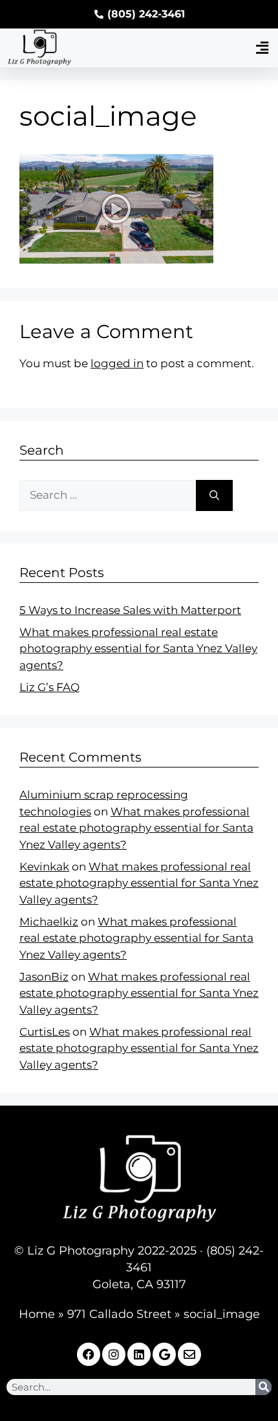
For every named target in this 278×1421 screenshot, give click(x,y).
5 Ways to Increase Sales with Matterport (130, 610)
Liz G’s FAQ (49, 687)
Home (37, 1314)
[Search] (214, 495)
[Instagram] (113, 1354)
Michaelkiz (48, 921)
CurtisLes (44, 1031)
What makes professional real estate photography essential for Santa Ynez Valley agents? (138, 649)
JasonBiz (44, 976)
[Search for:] (107, 495)
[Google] (164, 1354)
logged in (117, 363)
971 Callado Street (119, 1314)
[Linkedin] (139, 1354)
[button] (262, 47)
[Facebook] (88, 1354)
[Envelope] (189, 1354)
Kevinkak (44, 866)
